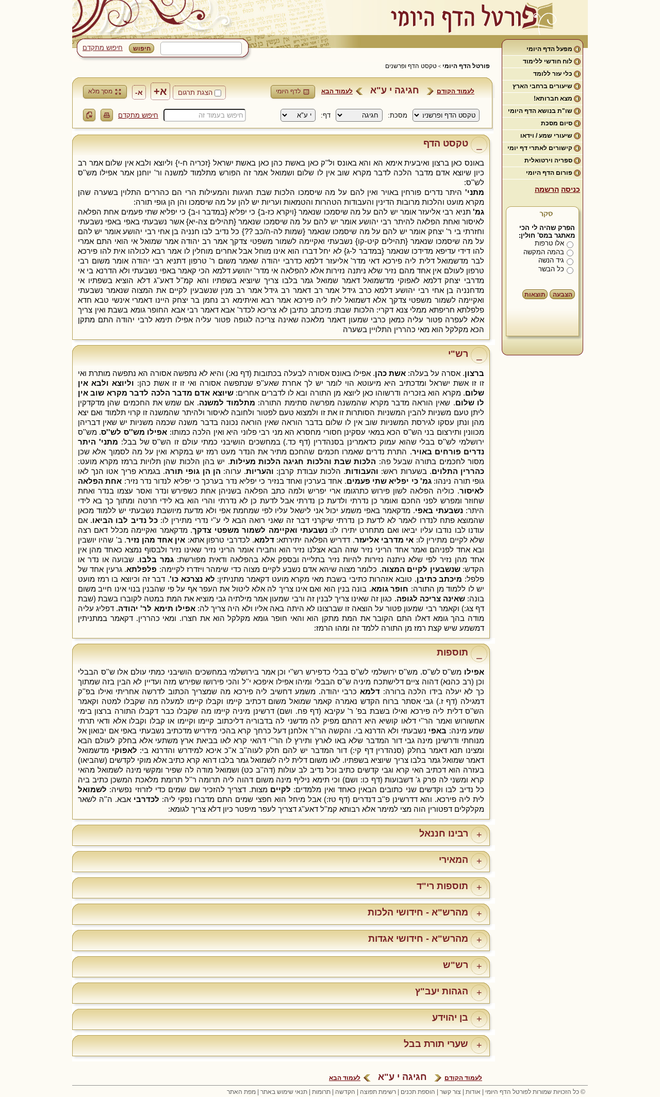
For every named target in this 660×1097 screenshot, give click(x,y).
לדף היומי (288, 91)
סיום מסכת (556, 123)
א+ (160, 91)
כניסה (570, 189)
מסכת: (397, 115)
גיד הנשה (551, 260)
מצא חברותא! (553, 98)
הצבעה (562, 294)
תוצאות (535, 294)
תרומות (321, 1091)
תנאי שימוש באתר (283, 1091)
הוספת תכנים (418, 1091)
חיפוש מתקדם (102, 48)
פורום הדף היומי (549, 172)
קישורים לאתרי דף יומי (539, 148)
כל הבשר (551, 269)
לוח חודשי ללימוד (547, 61)
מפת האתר (241, 1091)
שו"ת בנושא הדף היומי (540, 110)
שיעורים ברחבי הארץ (542, 86)
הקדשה (345, 1091)
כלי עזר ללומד (552, 73)
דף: (326, 115)
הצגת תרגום (195, 92)
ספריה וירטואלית (548, 160)
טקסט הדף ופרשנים (411, 66)
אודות (473, 1091)
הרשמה (547, 189)
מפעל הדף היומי (549, 49)
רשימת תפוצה (378, 1091)
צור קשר (450, 1091)
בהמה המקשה (543, 252)
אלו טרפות (549, 243)
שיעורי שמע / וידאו (546, 135)
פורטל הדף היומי (466, 66)
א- (139, 92)
